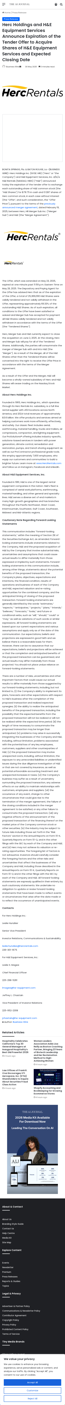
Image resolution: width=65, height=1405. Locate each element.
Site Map (6, 1242)
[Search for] (61, 5)
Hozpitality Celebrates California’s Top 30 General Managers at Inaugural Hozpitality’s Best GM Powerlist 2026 (15, 1046)
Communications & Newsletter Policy (21, 1310)
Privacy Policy (9, 1324)
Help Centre (8, 1233)
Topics (5, 1286)
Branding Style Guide (13, 1224)
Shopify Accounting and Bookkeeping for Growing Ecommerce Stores (48, 1090)
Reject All (32, 1398)
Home (7, 12)
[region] (32, 1379)
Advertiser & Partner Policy (16, 1306)
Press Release (19, 12)
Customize (32, 1390)
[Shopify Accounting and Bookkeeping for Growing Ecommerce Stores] (48, 1077)
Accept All (32, 1382)
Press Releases (10, 1276)
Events (5, 1262)
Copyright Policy (10, 1320)
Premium (6, 1272)
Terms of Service (11, 1334)
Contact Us (8, 1228)
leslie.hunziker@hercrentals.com (20, 946)
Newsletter (7, 1267)
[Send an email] (20, 66)
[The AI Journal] (20, 4)
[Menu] (3, 5)
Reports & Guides (11, 1281)
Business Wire (12, 66)
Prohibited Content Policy (15, 1329)
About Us (6, 1219)
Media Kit (7, 1237)
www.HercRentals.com (48, 463)
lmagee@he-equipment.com (19, 987)
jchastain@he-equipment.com (19, 1018)
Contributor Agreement (14, 1315)
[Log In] (55, 5)
